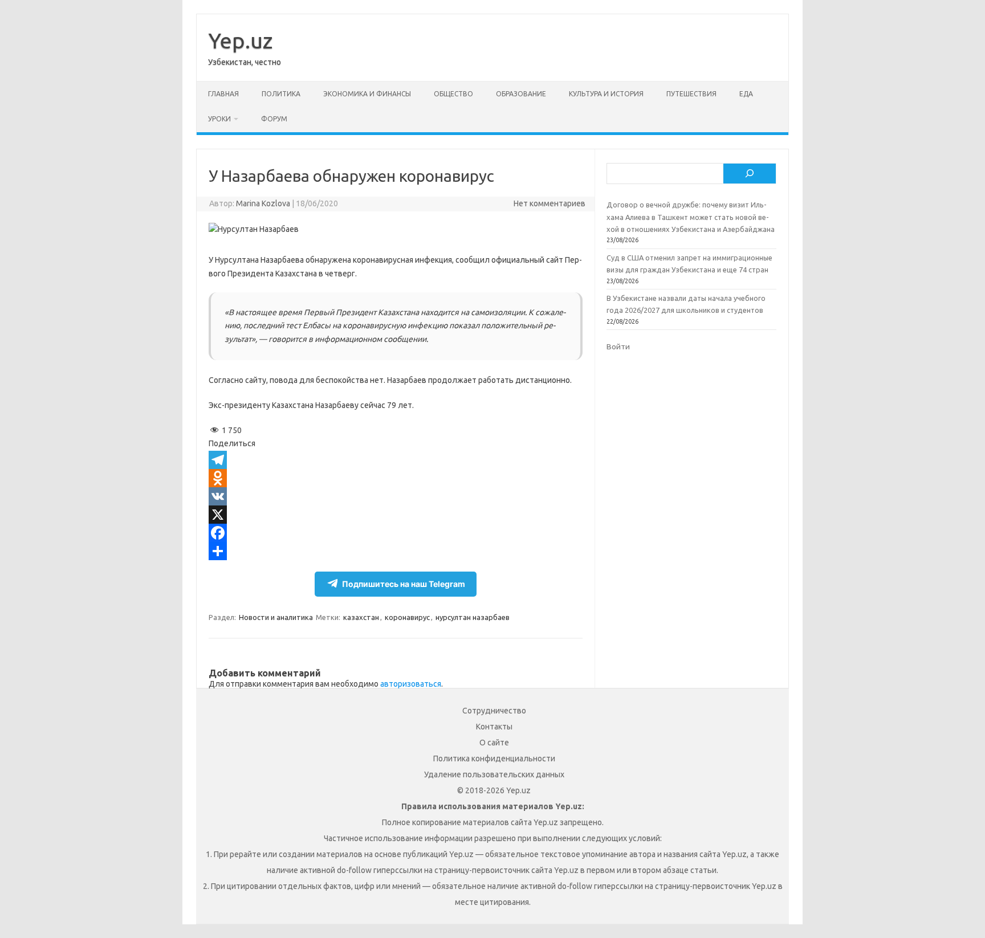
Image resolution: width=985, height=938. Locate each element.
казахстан (361, 617)
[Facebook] (396, 533)
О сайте (494, 742)
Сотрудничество (494, 710)
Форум (274, 119)
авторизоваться (410, 683)
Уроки (219, 119)
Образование (521, 93)
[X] (396, 514)
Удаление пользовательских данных (494, 774)
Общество (453, 93)
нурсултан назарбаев (472, 617)
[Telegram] (396, 460)
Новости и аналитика (276, 617)
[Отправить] (396, 551)
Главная (223, 93)
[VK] (396, 496)
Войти (618, 346)
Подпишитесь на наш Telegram (403, 584)
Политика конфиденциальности (494, 758)
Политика (281, 93)
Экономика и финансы (367, 93)
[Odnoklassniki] (396, 478)
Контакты (494, 726)
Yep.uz (240, 40)
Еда (746, 93)
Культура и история (606, 93)
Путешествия (691, 93)
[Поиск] (749, 174)
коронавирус (407, 617)
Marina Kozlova (263, 203)
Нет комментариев (549, 203)
